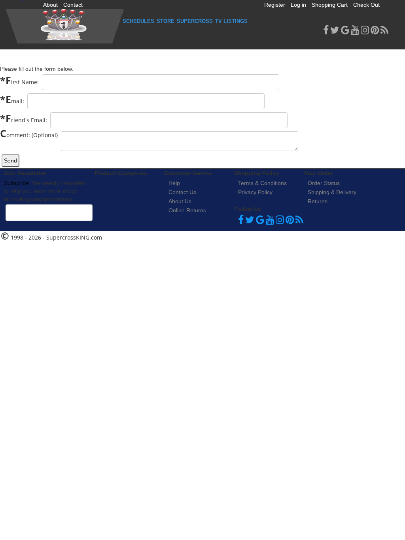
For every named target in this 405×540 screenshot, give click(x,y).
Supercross (195, 21)
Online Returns (187, 210)
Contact (73, 5)
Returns (317, 201)
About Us (179, 201)
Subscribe (16, 183)
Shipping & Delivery (332, 192)
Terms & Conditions (262, 183)
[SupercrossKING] (65, 26)
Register (274, 5)
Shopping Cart (330, 5)
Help (174, 183)
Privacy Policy (255, 192)
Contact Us (182, 192)
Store (165, 21)
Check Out (366, 5)
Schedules (138, 21)
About (50, 5)
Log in (298, 5)
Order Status (324, 183)
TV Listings (231, 21)
